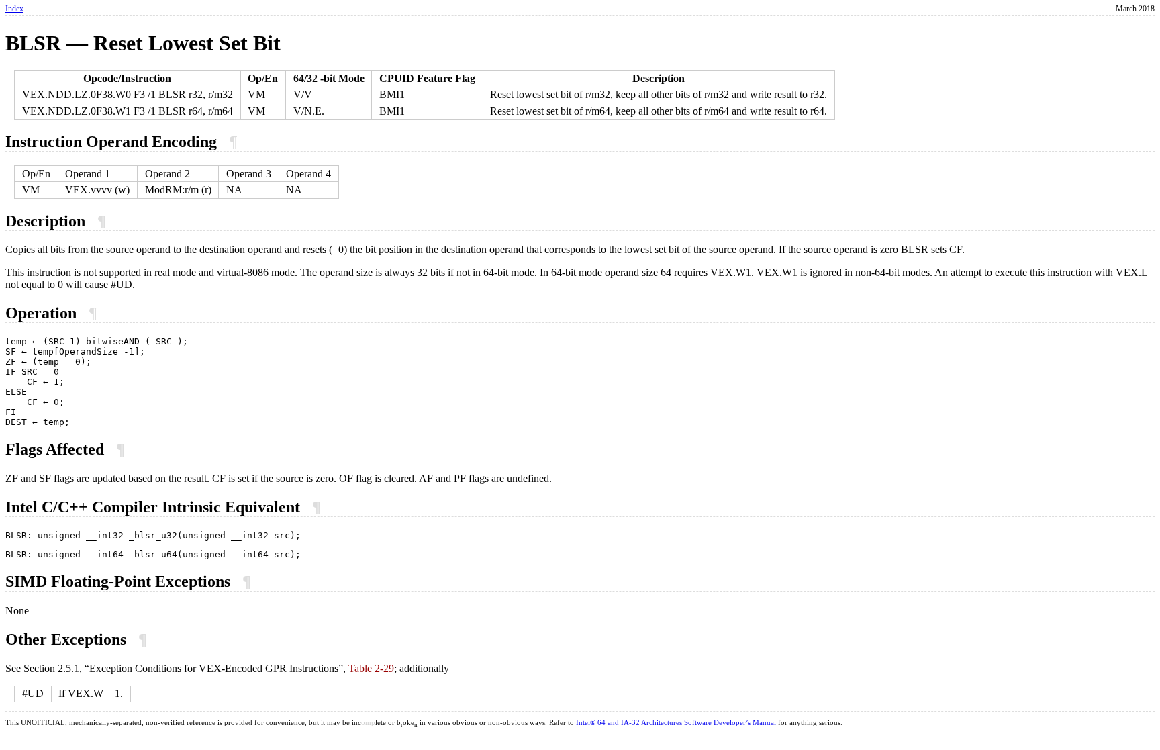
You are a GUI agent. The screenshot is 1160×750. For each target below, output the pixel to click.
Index (14, 8)
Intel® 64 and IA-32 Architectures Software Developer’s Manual (676, 722)
